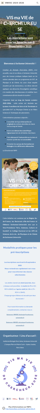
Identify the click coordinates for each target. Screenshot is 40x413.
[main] (20, 32)
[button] (2, 3)
